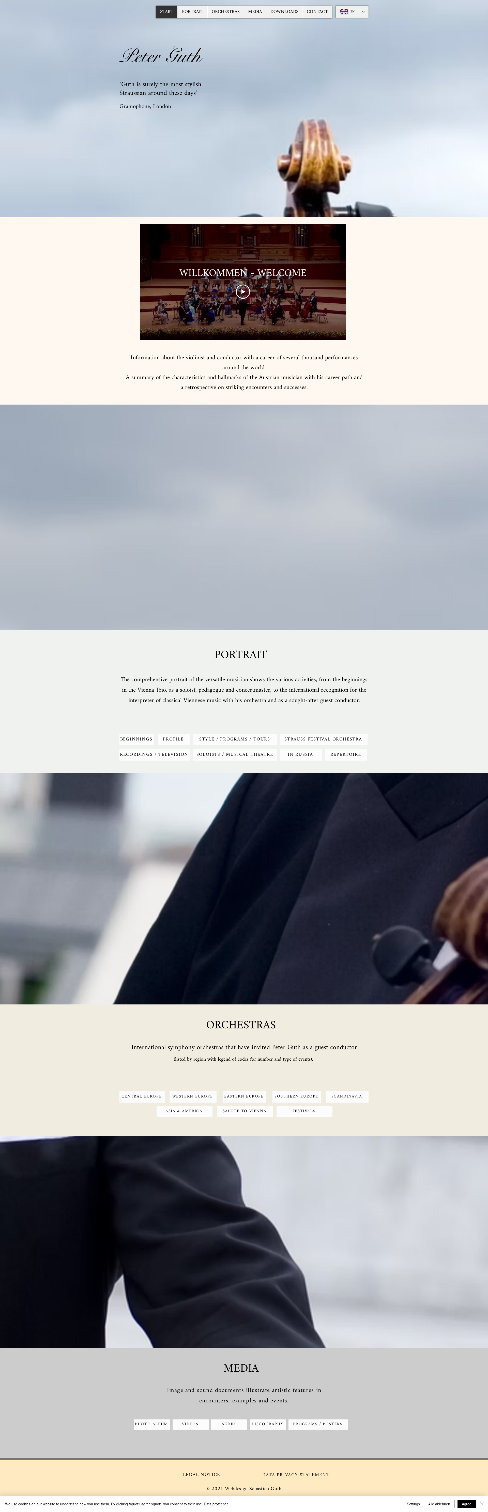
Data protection (216, 1503)
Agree (466, 1503)
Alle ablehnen (439, 1503)
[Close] (482, 1504)
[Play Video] (243, 292)
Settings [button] (413, 1503)
